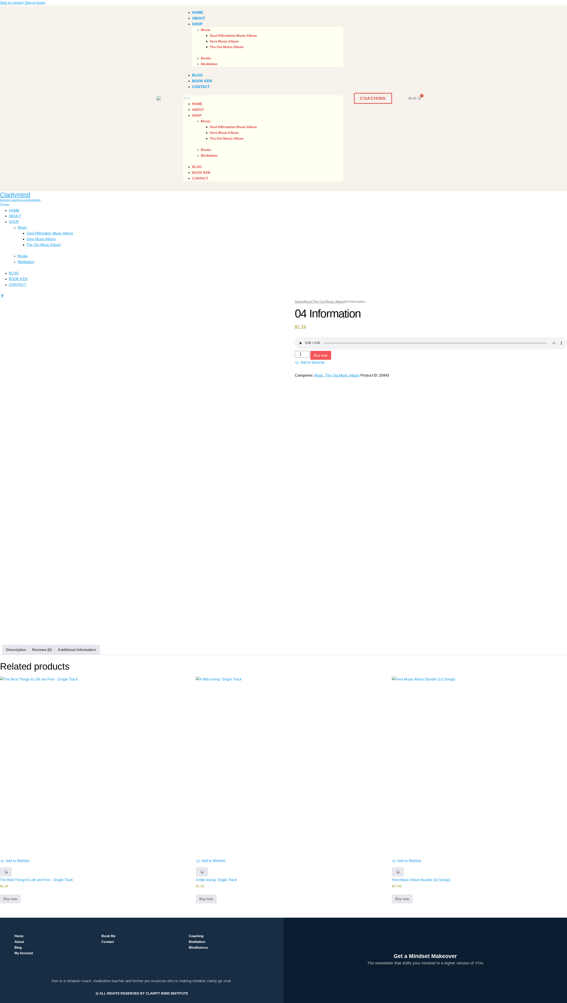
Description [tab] (16, 650)
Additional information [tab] (77, 650)
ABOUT (198, 18)
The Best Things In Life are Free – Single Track (36, 880)
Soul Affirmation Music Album (233, 35)
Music (205, 30)
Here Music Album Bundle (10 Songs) (421, 880)
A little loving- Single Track (216, 880)
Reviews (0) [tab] (42, 650)
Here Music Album (224, 41)
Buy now (321, 355)
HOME (197, 12)
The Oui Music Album (226, 47)
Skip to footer (35, 3)
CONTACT (201, 87)
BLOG (197, 75)
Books (206, 58)
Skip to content (12, 3)
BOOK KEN (202, 81)
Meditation (209, 64)
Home (299, 301)
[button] (263, 98)
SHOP (197, 24)
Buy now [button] (10, 899)
